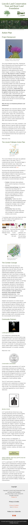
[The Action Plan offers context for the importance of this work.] (14, 227)
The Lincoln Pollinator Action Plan (13, 142)
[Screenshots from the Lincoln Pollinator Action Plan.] (6, 227)
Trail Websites (15, 507)
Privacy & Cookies (14, 505)
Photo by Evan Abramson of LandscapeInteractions (16, 29)
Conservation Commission (9, 363)
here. (17, 167)
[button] (24, 19)
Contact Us (14, 497)
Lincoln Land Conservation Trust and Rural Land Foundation (14, 6)
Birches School (6, 409)
